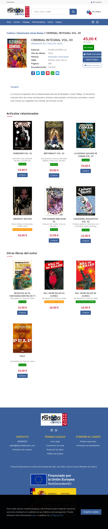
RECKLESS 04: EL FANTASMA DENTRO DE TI (22, 294)
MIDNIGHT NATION (22, 219)
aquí (34, 515)
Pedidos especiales (88, 441)
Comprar (22, 175)
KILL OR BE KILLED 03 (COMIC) (85, 294)
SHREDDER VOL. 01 (22, 153)
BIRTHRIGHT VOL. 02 (54, 153)
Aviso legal (55, 441)
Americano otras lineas (30, 33)
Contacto (10, 2)
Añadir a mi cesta (92, 54)
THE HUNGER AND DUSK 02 (54, 220)
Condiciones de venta (55, 445)
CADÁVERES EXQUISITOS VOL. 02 (85, 220)
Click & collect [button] (92, 60)
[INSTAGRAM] (93, 22)
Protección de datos (55, 449)
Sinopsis (15, 87)
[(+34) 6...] (97, 22)
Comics (11, 33)
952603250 (22, 441)
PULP (22, 356)
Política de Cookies (55, 453)
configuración (56, 515)
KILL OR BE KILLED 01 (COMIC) (54, 294)
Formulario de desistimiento (88, 445)
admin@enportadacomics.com (22, 445)
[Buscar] (73, 12)
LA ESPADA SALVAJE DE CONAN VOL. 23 (85, 154)
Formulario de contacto (22, 449)
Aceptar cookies (91, 512)
